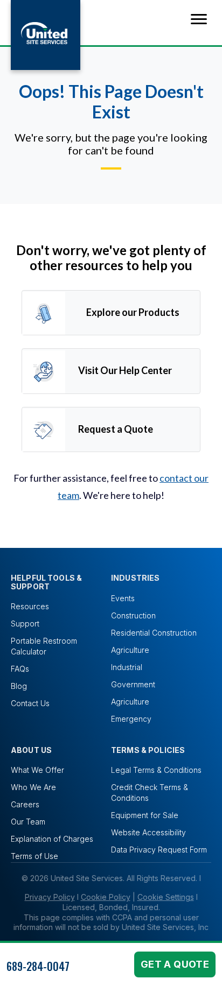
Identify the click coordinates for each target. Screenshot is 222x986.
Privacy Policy (50, 897)
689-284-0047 (38, 966)
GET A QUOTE (175, 964)
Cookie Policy (105, 897)
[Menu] (198, 19)
